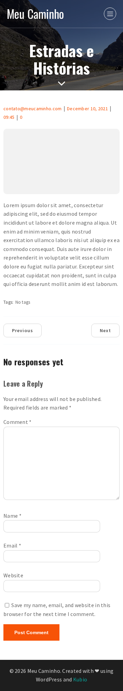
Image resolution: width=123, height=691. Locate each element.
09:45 (9, 117)
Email (12, 545)
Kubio (80, 679)
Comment (17, 421)
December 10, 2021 (87, 108)
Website (13, 575)
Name (12, 515)
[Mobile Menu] (110, 14)
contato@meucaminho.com (32, 108)
